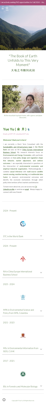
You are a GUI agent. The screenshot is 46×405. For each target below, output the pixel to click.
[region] (23, 2)
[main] (23, 63)
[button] (2, 8)
